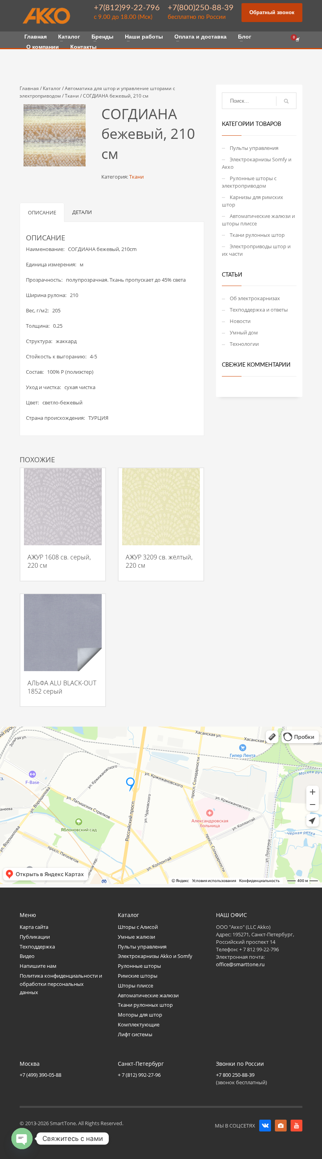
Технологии (244, 343)
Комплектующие (138, 1024)
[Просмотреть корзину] (296, 39)
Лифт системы (135, 1034)
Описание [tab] (42, 212)
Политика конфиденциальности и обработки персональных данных (61, 984)
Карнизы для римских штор (252, 201)
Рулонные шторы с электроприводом (249, 182)
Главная (29, 88)
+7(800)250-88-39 (201, 8)
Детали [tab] (82, 212)
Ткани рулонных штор (257, 234)
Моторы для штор (140, 1014)
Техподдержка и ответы (259, 309)
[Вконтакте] (265, 1125)
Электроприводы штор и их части (256, 250)
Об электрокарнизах (255, 298)
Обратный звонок (272, 12)
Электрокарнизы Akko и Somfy (155, 956)
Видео (27, 956)
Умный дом (244, 332)
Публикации (35, 936)
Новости (240, 321)
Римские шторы (137, 975)
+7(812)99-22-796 (127, 8)
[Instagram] (281, 1125)
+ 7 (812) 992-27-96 (139, 1074)
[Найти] (286, 101)
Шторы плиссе (135, 985)
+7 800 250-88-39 (235, 1074)
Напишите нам (38, 965)
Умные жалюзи (136, 936)
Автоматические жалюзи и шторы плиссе (258, 219)
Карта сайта (34, 926)
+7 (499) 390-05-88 (40, 1074)
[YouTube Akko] (296, 1125)
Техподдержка (37, 946)
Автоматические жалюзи (148, 995)
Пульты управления (254, 147)
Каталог (52, 88)
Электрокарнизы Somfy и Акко (256, 163)
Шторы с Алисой (138, 926)
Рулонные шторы (139, 965)
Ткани (72, 95)
